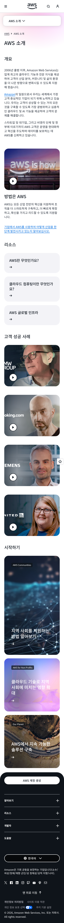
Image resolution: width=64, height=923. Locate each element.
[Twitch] (28, 883)
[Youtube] (34, 883)
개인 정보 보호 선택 (14, 907)
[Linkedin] (17, 883)
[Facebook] (11, 883)
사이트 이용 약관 (36, 902)
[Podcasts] (39, 883)
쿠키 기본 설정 (43, 907)
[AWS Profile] (57, 6)
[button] (17, 21)
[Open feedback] (60, 461)
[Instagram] (22, 883)
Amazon (9, 94)
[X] (5, 883)
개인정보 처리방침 (13, 902)
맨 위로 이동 (30, 892)
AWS (6, 33)
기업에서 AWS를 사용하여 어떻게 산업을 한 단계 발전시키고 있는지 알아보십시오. (30, 229)
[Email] (45, 883)
